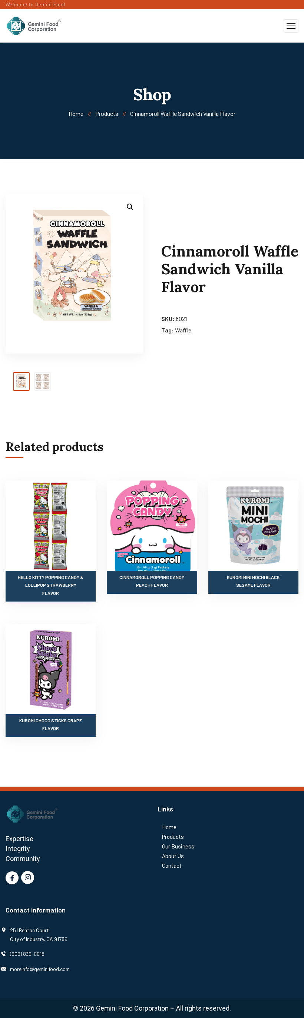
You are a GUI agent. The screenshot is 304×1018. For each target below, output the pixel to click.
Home (76, 113)
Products (106, 113)
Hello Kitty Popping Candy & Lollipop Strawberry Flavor (50, 585)
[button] (130, 207)
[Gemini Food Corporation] (34, 25)
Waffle (183, 330)
